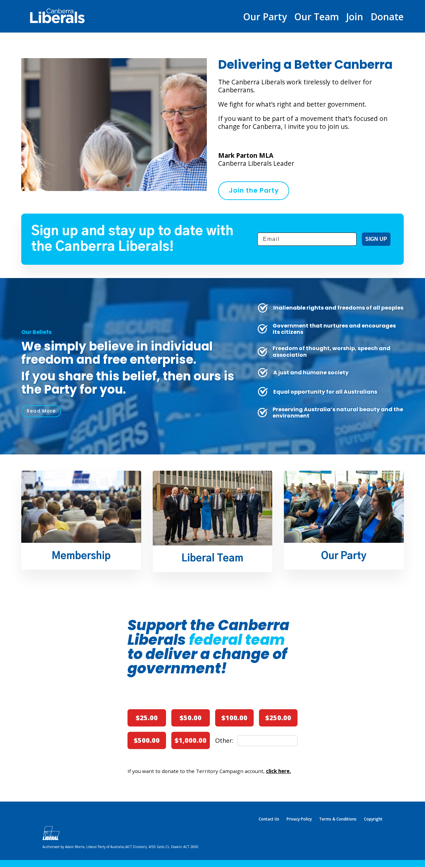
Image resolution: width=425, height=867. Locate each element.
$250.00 (278, 717)
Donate (387, 18)
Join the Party (254, 190)
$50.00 (191, 717)
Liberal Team (212, 558)
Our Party (265, 18)
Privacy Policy (299, 819)
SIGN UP (376, 239)
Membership (81, 556)
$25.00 (147, 717)
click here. (278, 771)
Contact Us (269, 819)
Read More (41, 411)
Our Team (316, 18)
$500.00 (147, 740)
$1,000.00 (191, 740)
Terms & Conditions (338, 819)
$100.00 (234, 717)
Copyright (373, 819)
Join (354, 18)
